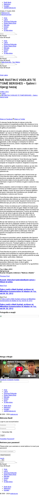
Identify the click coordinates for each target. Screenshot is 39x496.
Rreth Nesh (7, 2)
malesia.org (14, 414)
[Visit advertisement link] (5, 15)
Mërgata (6, 25)
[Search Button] (16, 34)
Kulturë (6, 27)
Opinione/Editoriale (10, 21)
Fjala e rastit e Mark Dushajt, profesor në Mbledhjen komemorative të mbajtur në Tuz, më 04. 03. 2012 (18, 306)
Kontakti (6, 6)
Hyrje (5, 18)
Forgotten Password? (7, 439)
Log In (2, 458)
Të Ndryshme (8, 30)
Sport (5, 29)
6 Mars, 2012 (4, 92)
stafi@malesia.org (10, 8)
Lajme (6, 20)
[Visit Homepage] (5, 13)
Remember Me (7, 432)
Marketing (7, 4)
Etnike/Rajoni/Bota (10, 23)
